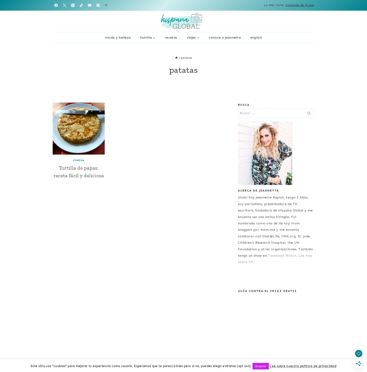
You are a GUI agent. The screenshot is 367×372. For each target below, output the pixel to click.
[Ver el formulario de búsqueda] (106, 5)
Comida (79, 160)
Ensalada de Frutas (300, 5)
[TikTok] (81, 5)
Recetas (171, 37)
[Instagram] (72, 5)
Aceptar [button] (260, 366)
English (256, 37)
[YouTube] (89, 5)
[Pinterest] (98, 5)
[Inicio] (176, 58)
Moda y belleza (118, 37)
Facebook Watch (282, 256)
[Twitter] (64, 5)
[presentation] (79, 129)
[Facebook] (56, 5)
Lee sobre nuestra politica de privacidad (303, 366)
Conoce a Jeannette (225, 37)
